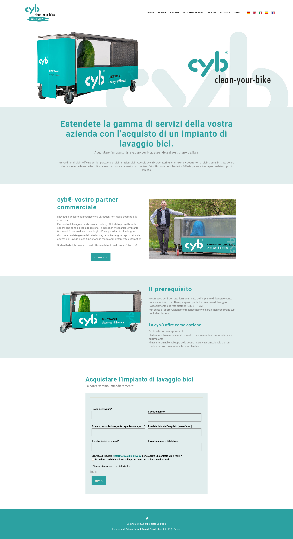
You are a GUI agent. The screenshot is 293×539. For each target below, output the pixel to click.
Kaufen (174, 12)
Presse (177, 529)
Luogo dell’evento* (102, 409)
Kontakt (225, 12)
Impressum (118, 529)
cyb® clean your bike (155, 523)
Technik (211, 12)
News (237, 12)
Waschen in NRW (193, 12)
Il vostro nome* (156, 411)
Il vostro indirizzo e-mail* (105, 441)
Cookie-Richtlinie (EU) (161, 529)
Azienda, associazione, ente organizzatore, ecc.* (118, 426)
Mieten (162, 12)
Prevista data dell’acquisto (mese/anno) (170, 426)
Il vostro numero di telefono (163, 441)
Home (150, 12)
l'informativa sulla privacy (127, 456)
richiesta (100, 257)
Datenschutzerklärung (137, 529)
